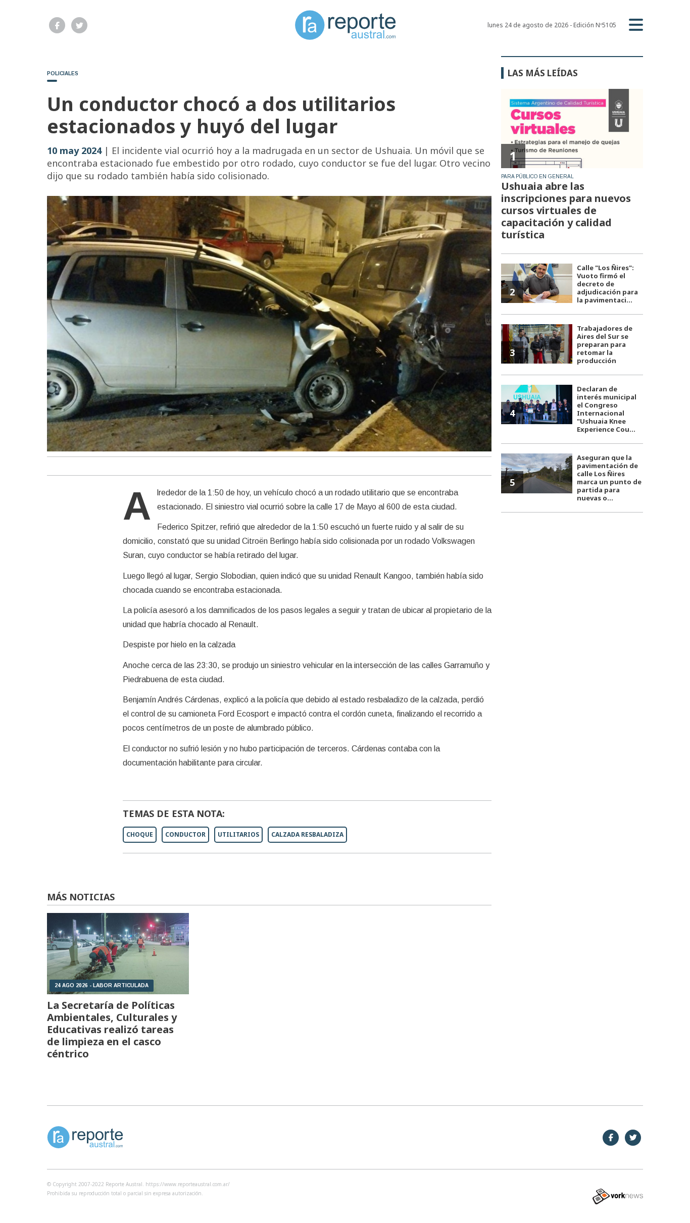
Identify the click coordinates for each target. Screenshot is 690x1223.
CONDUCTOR (185, 834)
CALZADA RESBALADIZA (307, 834)
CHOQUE (139, 834)
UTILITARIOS (238, 834)
